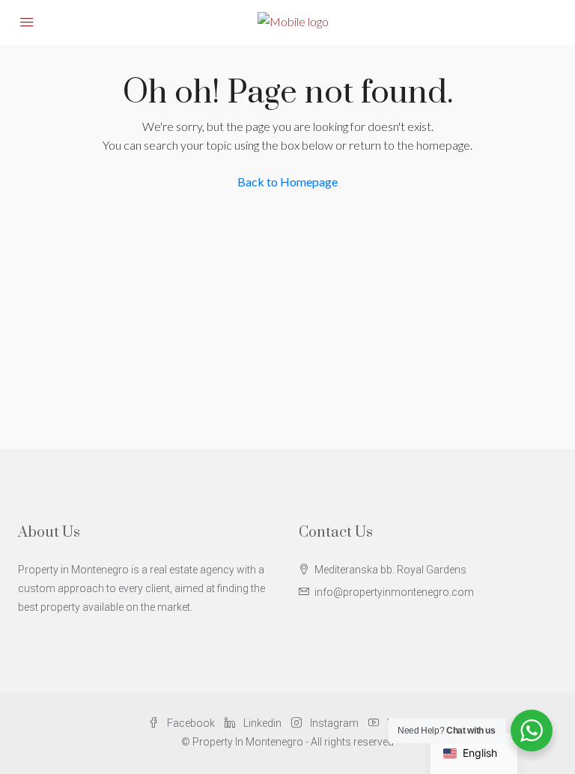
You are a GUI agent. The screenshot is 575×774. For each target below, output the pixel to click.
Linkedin (262, 723)
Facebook (191, 723)
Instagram (334, 723)
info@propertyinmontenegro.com (394, 592)
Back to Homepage (287, 181)
